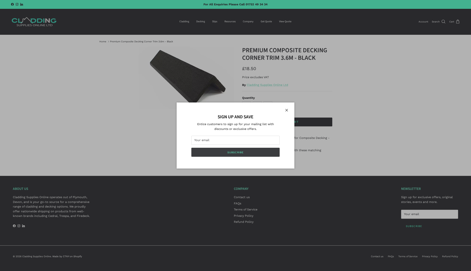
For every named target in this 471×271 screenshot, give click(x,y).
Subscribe (235, 152)
